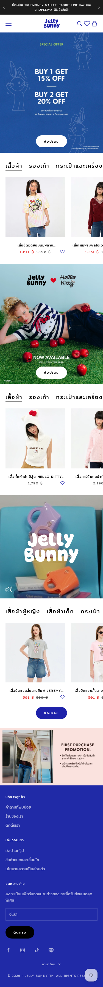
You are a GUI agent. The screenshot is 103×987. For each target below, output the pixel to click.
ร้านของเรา (14, 816)
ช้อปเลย (51, 141)
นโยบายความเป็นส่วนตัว (25, 869)
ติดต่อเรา (12, 825)
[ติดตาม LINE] (51, 950)
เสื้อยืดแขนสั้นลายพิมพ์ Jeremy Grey (36, 690)
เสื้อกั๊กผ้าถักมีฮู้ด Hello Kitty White (35, 476)
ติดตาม (19, 932)
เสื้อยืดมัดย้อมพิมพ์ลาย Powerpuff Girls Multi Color (35, 245)
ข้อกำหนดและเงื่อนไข (22, 860)
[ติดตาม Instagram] (22, 950)
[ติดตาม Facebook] (8, 950)
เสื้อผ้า (14, 166)
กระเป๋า (90, 611)
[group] (51, 756)
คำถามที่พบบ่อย (18, 807)
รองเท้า (39, 166)
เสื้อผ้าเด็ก (60, 611)
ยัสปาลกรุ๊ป (14, 851)
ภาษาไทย (49, 964)
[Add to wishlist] (62, 250)
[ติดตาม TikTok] (37, 950)
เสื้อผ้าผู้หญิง (22, 611)
